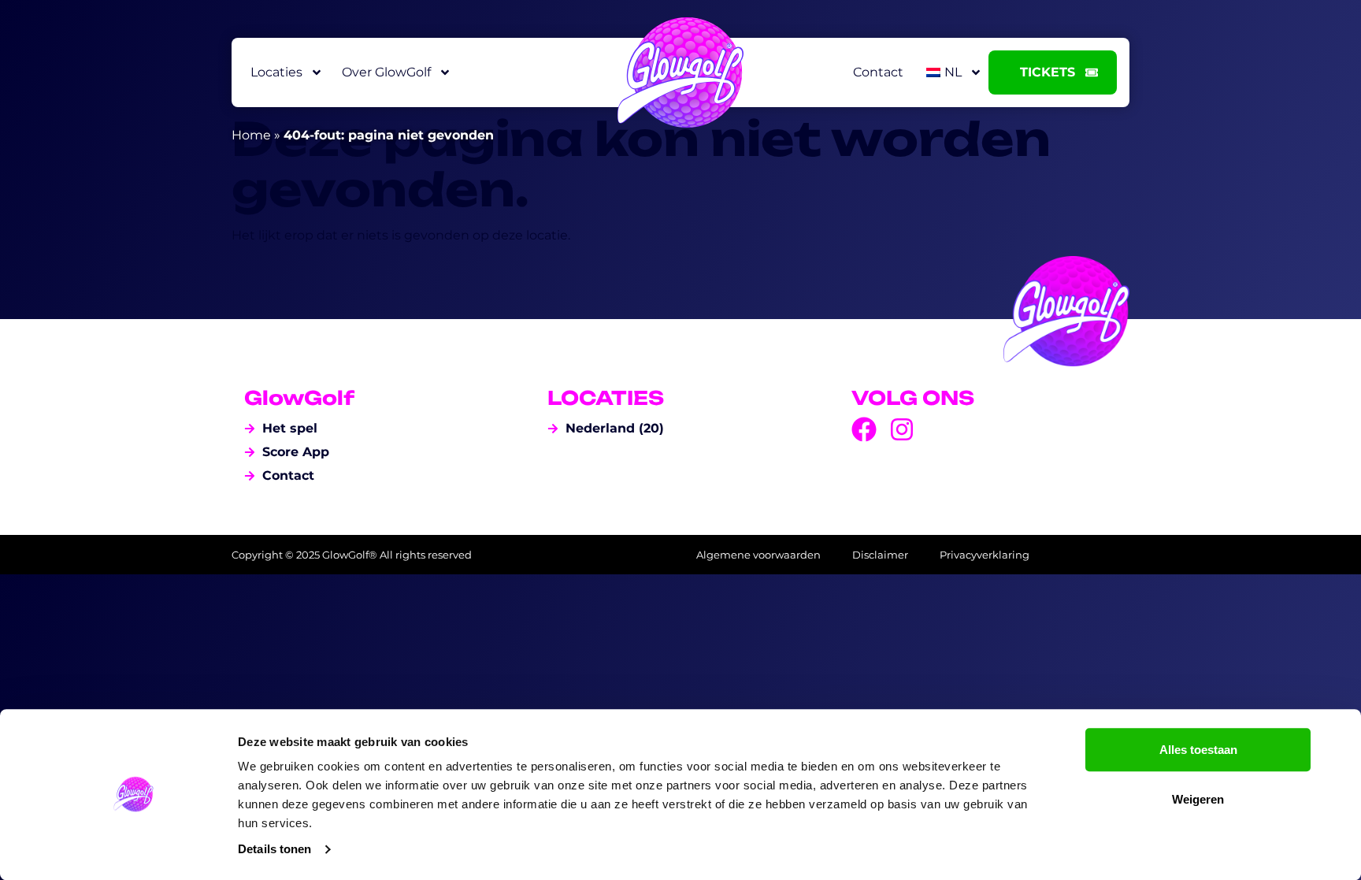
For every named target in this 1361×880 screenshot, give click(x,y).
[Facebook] (864, 429)
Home (251, 135)
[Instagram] (901, 429)
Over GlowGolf (386, 72)
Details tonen (274, 849)
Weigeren (1198, 799)
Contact (878, 72)
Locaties (276, 72)
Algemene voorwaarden (758, 554)
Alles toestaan (1198, 749)
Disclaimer (880, 554)
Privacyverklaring (984, 554)
